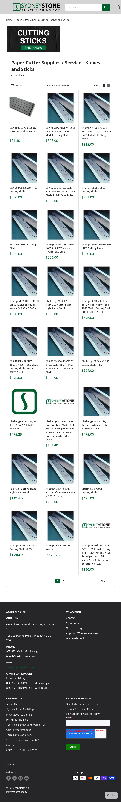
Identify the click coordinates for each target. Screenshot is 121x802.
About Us (11, 704)
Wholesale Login (75, 638)
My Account (73, 623)
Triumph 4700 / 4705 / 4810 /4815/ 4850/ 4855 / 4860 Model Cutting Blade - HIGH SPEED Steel (96, 306)
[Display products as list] (108, 85)
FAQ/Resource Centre (19, 714)
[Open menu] (7, 7)
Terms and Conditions (19, 735)
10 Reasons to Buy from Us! (22, 740)
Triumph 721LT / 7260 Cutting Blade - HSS (22, 547)
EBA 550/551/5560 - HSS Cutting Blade (23, 189)
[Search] (106, 7)
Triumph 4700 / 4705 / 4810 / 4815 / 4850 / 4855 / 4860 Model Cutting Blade (96, 133)
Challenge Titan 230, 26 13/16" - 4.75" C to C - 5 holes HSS (23, 425)
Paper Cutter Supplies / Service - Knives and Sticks (42, 19)
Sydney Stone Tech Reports (22, 709)
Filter (19, 85)
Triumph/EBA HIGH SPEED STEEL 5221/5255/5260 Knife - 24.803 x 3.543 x (24, 304)
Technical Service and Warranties (26, 724)
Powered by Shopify (16, 791)
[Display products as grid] (103, 85)
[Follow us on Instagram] (20, 778)
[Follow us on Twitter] (14, 778)
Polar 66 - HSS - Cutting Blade (23, 246)
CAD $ (11, 764)
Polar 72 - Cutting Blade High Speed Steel (23, 490)
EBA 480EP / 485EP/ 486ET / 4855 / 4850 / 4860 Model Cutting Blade (60, 131)
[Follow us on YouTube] (26, 778)
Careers (11, 745)
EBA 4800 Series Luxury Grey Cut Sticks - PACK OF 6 (24, 131)
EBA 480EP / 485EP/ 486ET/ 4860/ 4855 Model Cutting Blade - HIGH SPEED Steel (24, 366)
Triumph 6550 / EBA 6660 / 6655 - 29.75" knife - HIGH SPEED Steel (60, 248)
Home (9, 19)
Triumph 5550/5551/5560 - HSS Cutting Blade (96, 246)
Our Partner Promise (18, 730)
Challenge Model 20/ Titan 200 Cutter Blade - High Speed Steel (59, 304)
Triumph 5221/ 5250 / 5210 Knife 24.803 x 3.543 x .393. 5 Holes (60, 492)
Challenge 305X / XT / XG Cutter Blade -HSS (96, 362)
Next (103, 580)
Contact (70, 618)
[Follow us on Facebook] (8, 778)
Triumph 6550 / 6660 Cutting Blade (93, 189)
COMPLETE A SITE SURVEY (21, 750)
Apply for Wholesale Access (82, 633)
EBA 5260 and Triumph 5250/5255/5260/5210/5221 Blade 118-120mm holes (60, 191)
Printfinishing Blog (17, 719)
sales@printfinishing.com (21, 667)
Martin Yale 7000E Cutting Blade (92, 490)
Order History (74, 628)
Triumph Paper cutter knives (58, 547)
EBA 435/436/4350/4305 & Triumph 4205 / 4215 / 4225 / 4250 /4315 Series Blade (60, 366)
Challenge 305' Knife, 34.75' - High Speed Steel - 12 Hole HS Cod (96, 425)
